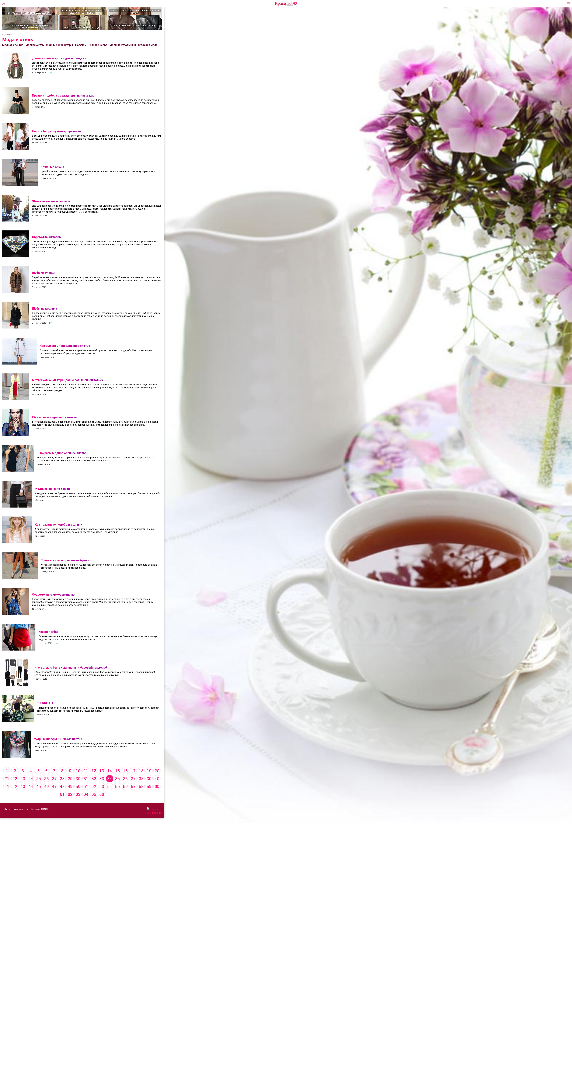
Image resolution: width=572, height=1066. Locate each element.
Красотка (7, 45)
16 (125, 781)
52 (93, 797)
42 (15, 797)
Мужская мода (147, 55)
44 (30, 797)
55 (117, 797)
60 (157, 797)
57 (133, 797)
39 (149, 789)
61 (62, 804)
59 (149, 797)
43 (22, 797)
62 (70, 804)
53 (101, 797)
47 (54, 797)
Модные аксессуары (59, 55)
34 (109, 789)
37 (133, 789)
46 (46, 797)
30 (78, 789)
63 (78, 804)
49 (70, 797)
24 (30, 789)
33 (101, 789)
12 (93, 781)
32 (93, 789)
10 (78, 781)
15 (117, 781)
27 (54, 789)
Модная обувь (34, 55)
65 (93, 804)
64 (86, 804)
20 (157, 781)
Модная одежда (12, 55)
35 (117, 789)
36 (125, 789)
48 (62, 797)
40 (157, 789)
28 (62, 789)
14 (109, 781)
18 (141, 781)
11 (86, 781)
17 (133, 781)
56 (125, 797)
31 (86, 789)
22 (15, 789)
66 (101, 804)
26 (46, 789)
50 (78, 797)
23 (22, 789)
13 (101, 781)
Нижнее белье (98, 55)
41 (7, 797)
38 (141, 789)
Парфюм (81, 55)
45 (38, 797)
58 (141, 797)
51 (86, 797)
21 (7, 789)
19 (149, 781)
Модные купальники (122, 55)
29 (70, 789)
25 (38, 789)
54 (109, 797)
